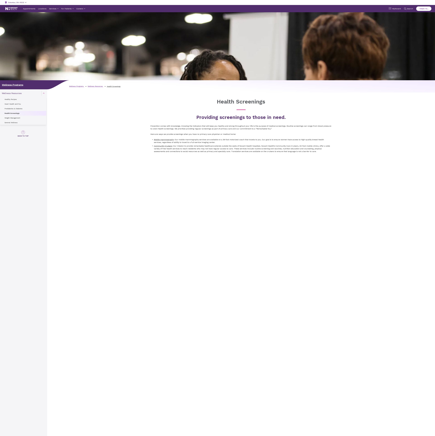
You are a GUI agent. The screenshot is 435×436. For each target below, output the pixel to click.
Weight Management (12, 118)
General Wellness (11, 122)
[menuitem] (23, 107)
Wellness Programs (12, 84)
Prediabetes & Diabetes (13, 109)
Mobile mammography (164, 140)
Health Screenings (12, 113)
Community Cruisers (163, 146)
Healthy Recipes (11, 99)
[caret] (43, 93)
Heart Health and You (13, 104)
